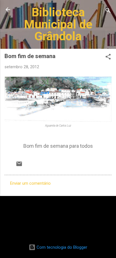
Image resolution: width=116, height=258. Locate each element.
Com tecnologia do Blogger (61, 247)
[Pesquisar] (108, 11)
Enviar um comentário (30, 183)
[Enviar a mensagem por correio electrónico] (19, 165)
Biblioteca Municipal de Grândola (58, 24)
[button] (108, 57)
